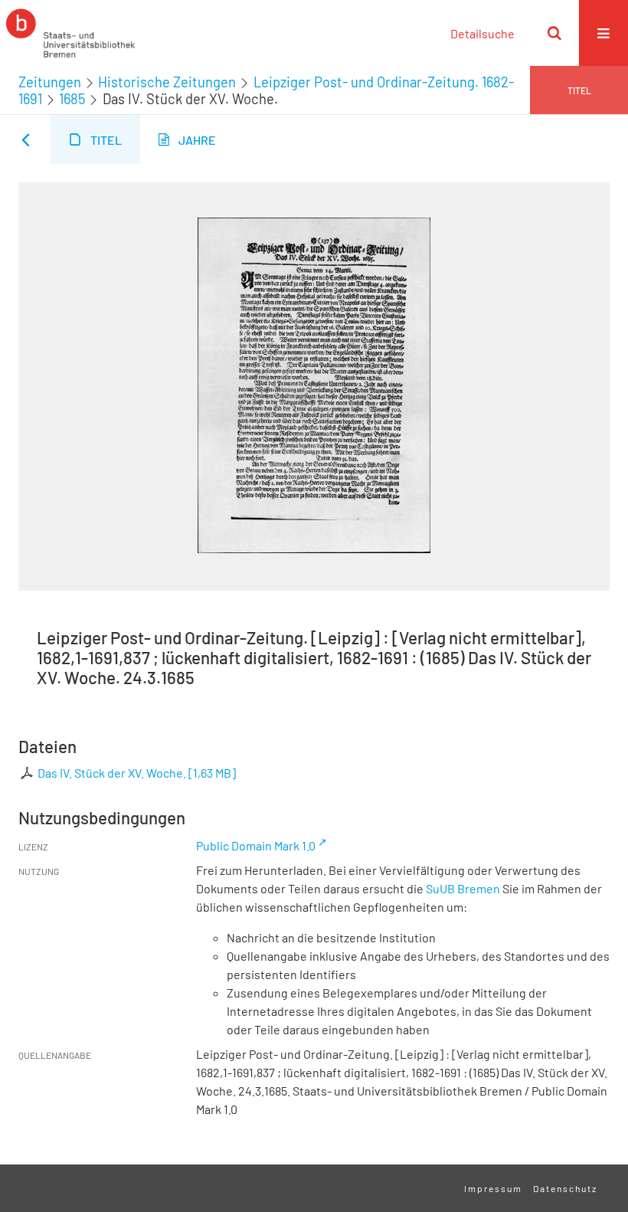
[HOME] (70, 33)
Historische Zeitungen (167, 82)
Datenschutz (565, 1188)
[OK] (554, 33)
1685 (72, 98)
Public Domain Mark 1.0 (256, 845)
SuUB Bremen (463, 888)
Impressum (493, 1188)
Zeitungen (49, 82)
